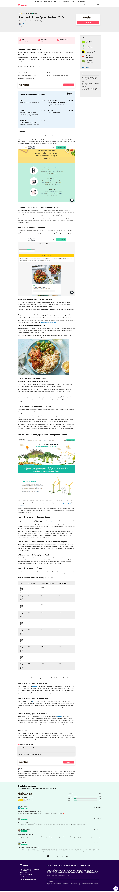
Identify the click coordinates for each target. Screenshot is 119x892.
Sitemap (75, 865)
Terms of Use (62, 865)
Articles (99, 4)
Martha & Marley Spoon (92, 51)
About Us (49, 865)
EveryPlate (89, 55)
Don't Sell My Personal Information (28, 879)
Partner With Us (82, 865)
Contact (88, 865)
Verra (56, 503)
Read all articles (85, 94)
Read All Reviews (85, 67)
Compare (86, 4)
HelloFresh (35, 686)
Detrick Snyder (25, 23)
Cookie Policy (55, 865)
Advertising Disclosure (80, 1)
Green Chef (89, 60)
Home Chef (35, 701)
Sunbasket (59, 716)
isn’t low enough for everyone (48, 322)
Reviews (93, 4)
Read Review (89, 43)
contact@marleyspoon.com (57, 522)
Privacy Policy (69, 865)
